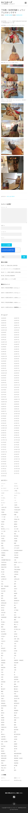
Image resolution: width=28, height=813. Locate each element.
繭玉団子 (16, 686)
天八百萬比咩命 (4, 550)
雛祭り (2, 748)
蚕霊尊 (2, 722)
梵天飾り (3, 622)
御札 (2, 598)
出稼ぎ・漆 (16, 531)
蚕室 (15, 708)
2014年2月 (3, 468)
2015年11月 (17, 459)
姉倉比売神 (3, 567)
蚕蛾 (15, 720)
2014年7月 (16, 466)
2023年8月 (3, 361)
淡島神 (15, 634)
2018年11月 (17, 425)
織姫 (15, 684)
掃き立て (16, 603)
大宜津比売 (16, 545)
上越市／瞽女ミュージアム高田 (8, 279)
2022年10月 (4, 373)
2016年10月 (17, 452)
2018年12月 (4, 425)
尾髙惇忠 (3, 576)
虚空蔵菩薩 (3, 705)
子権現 (2, 569)
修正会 (2, 524)
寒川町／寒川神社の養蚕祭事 (8, 275)
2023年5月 (16, 363)
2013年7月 (3, 471)
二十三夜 (3, 517)
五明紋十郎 (16, 519)
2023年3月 (16, 366)
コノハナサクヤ (4, 490)
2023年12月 (4, 356)
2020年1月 (3, 411)
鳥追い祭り (3, 768)
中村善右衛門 (17, 509)
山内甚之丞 (3, 579)
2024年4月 (3, 351)
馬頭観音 (16, 760)
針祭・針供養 (4, 741)
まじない (3, 502)
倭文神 (15, 526)
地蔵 (2, 545)
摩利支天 (3, 605)
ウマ (8, 196)
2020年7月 (3, 404)
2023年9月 (16, 358)
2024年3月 (16, 351)
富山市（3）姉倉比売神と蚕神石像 (9, 265)
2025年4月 (3, 337)
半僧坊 (2, 538)
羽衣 (15, 693)
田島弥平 (3, 648)
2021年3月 (16, 394)
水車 (15, 631)
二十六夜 (3, 519)
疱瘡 (15, 648)
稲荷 (2, 670)
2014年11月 (4, 466)
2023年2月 (3, 368)
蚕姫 (2, 708)
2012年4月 (16, 471)
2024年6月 (3, 349)
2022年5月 (16, 378)
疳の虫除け (3, 650)
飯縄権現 (3, 753)
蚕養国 (2, 725)
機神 (2, 627)
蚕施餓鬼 (16, 710)
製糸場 (15, 727)
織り (2, 684)
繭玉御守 (3, 689)
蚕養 (15, 722)
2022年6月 (3, 378)
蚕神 (2, 715)
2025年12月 (4, 327)
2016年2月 (3, 459)
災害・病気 (16, 639)
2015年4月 (3, 464)
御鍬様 (15, 598)
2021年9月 (16, 387)
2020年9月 (16, 401)
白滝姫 (15, 650)
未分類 (2, 615)
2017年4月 (16, 444)
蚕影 (2, 710)
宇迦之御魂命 (17, 569)
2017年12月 (17, 437)
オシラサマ (12, 196)
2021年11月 (17, 385)
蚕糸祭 (2, 720)
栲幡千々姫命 (17, 617)
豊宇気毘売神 (17, 734)
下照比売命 (16, 507)
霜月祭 (15, 748)
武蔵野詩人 (16, 307)
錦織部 (15, 744)
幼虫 (2, 584)
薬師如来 (3, 703)
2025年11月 (17, 327)
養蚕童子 (3, 760)
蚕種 (15, 715)
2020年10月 (4, 401)
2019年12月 (17, 411)
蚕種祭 (2, 717)
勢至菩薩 (16, 536)
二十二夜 (16, 517)
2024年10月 (4, 344)
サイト (2, 237)
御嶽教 (15, 593)
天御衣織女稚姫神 (18, 550)
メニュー (25, 2)
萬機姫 (15, 701)
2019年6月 (3, 418)
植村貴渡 (16, 622)
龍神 (15, 770)
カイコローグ (6, 2)
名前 (3, 225)
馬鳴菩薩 (16, 763)
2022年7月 (16, 375)
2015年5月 (16, 461)
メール (3, 231)
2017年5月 (3, 444)
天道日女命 (3, 562)
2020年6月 (16, 404)
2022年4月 (3, 380)
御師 (2, 595)
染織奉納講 (3, 617)
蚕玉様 (15, 713)
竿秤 (2, 672)
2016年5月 (16, 454)
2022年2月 (3, 382)
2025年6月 (3, 334)
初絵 (15, 533)
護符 (15, 732)
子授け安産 (16, 567)
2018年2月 (16, 435)
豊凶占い (3, 734)
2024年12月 (4, 342)
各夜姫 (15, 538)
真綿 (15, 653)
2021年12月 (4, 385)
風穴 (15, 751)
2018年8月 (16, 428)
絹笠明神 (16, 679)
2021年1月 (16, 397)
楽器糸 (2, 624)
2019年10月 (17, 413)
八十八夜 (3, 531)
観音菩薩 (16, 729)
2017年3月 (3, 447)
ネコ (15, 498)
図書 (15, 543)
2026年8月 (3, 318)
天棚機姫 (3, 555)
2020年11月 (17, 399)
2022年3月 (16, 380)
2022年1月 (16, 382)
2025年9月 (16, 330)
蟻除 (15, 725)
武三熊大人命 (17, 629)
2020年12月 (4, 399)
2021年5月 (16, 392)
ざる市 (2, 493)
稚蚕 (15, 667)
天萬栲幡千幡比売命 (6, 560)
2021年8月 (3, 389)
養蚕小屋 (16, 756)
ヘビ (15, 500)
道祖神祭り (3, 739)
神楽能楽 (3, 662)
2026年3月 (16, 323)
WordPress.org (17, 780)
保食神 (15, 521)
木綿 (15, 612)
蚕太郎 (15, 705)
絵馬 (2, 679)
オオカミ (16, 486)
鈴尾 (15, 741)
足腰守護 (3, 736)
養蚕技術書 (3, 758)
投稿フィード (17, 778)
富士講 (2, 572)
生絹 (15, 646)
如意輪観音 (3, 564)
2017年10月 (17, 440)
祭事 (2, 665)
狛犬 (2, 643)
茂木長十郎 (16, 698)
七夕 (2, 505)
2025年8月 (3, 332)
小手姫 (2, 574)
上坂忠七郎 (3, 507)
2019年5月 (16, 418)
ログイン (3, 778)
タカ (2, 495)
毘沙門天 (3, 631)
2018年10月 (4, 428)
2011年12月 (4, 473)
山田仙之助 (16, 579)
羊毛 (2, 693)
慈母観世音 (16, 600)
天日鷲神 (16, 553)
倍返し (2, 526)
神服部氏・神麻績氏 (18, 660)
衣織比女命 (3, 727)
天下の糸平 (16, 548)
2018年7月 (3, 430)
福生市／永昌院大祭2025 (7, 292)
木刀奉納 (16, 610)
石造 (15, 655)
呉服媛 (15, 540)
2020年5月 (3, 406)
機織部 (15, 627)
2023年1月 (16, 368)
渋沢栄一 (3, 636)
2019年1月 (16, 423)
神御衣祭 (3, 660)
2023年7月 (16, 361)
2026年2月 (3, 325)
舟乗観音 (16, 696)
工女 (2, 581)
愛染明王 (3, 600)
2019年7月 (16, 416)
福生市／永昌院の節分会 (7, 307)
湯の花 (15, 636)
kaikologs (19, 15)
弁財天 (15, 588)
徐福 (2, 593)
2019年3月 (16, 420)
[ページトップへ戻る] (14, 804)
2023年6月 (3, 363)
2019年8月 (3, 416)
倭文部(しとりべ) (5, 529)
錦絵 (2, 744)
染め (15, 615)
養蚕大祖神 (3, 756)
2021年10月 (4, 387)
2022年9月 (16, 373)
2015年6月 (3, 461)
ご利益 (15, 490)
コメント (4, 207)
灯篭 (2, 639)
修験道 (15, 524)
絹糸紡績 (3, 681)
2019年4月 (3, 420)
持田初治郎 (3, 603)
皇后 (2, 653)
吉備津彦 (3, 540)
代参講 (2, 521)
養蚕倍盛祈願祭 (17, 753)
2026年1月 (16, 325)
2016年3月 (16, 456)
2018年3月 (3, 435)
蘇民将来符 (16, 703)
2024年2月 (3, 354)
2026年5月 (16, 320)
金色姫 (15, 739)
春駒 (15, 607)
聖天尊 (2, 696)
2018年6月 (16, 430)
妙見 (15, 564)
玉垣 (15, 643)
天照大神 (16, 555)
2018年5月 (3, 432)
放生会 (2, 607)
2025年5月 (16, 334)
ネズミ (2, 500)
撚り (15, 605)
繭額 (2, 691)
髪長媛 (15, 765)
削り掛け (3, 536)
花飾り (2, 698)
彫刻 (15, 591)
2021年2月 (3, 397)
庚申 (15, 584)
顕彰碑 (2, 751)
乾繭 (15, 514)
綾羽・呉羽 (16, 681)
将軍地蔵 (16, 572)
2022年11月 (17, 370)
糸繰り (2, 674)
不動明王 (3, 509)
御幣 (15, 595)
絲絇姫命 (16, 677)
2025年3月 (16, 337)
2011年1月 (16, 473)
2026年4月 (3, 323)
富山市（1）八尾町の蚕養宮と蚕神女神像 (11, 272)
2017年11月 (4, 440)
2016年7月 (3, 454)
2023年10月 (4, 358)
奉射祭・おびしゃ (18, 562)
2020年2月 (16, 409)
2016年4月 (3, 456)
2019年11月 (4, 413)
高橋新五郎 (3, 765)
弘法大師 (3, 591)
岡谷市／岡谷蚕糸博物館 (7, 287)
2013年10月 (17, 468)
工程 (15, 581)
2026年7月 (16, 318)
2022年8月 (3, 375)
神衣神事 (16, 662)
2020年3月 (3, 409)
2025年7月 (16, 332)
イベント (3, 483)
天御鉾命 (3, 553)
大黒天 (2, 548)
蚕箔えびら (16, 717)
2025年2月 (3, 339)
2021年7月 (16, 389)
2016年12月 (17, 449)
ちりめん (3, 498)
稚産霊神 (3, 667)
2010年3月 (3, 475)
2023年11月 (17, 356)
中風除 (2, 512)
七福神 (15, 505)
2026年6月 (3, 320)
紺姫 (2, 677)
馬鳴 (2, 763)
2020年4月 (16, 406)
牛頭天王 (3, 641)
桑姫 (15, 619)
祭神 (15, 665)
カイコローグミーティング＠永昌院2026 (10, 269)
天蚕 (15, 560)
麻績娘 (2, 770)
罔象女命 (16, 691)
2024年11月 (17, 342)
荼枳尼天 (3, 701)
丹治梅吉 (16, 512)
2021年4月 (3, 394)
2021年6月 (3, 392)
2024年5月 (16, 349)
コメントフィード (5, 780)
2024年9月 (16, 344)
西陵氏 (2, 729)
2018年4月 (16, 432)
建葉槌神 (3, 588)
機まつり (16, 624)
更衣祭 (2, 610)
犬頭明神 (16, 641)
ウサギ (15, 483)
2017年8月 (16, 442)
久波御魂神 (3, 514)
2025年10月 (4, 330)
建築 (15, 586)
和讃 (2, 543)
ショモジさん (17, 493)
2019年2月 (3, 423)
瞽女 (2, 655)
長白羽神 (3, 746)
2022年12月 (4, 370)
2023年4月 (3, 366)
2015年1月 (16, 464)
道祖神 (15, 736)
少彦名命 (16, 574)
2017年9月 (3, 442)
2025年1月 (16, 339)
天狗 (2, 557)
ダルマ (15, 495)
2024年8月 (3, 346)
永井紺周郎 (3, 634)
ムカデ (15, 502)
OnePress (20, 807)
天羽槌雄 (16, 557)
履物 (15, 576)
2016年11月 (4, 452)
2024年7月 (16, 346)
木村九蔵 (3, 612)
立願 (15, 670)
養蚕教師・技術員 (18, 758)
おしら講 (16, 488)
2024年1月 (16, 354)
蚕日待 (2, 713)
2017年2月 (16, 447)
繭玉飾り (16, 689)
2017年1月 (3, 449)
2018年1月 (3, 437)
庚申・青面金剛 (4, 586)
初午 (2, 533)
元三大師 (16, 529)
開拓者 (15, 746)
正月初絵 (3, 629)
